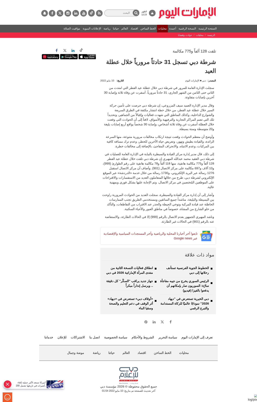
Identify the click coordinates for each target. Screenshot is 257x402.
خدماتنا (48, 337)
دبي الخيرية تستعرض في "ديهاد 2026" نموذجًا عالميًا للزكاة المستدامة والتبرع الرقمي (184, 303)
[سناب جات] (44, 13)
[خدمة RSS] (99, 13)
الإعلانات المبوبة (92, 28)
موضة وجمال (75, 353)
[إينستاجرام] (68, 13)
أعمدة (172, 28)
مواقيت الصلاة (72, 28)
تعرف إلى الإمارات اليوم (197, 337)
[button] (136, 13)
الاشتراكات (78, 337)
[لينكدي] (75, 13)
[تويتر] (60, 13)
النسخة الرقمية (187, 28)
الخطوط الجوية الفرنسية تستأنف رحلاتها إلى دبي (187, 270)
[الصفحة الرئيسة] (187, 1)
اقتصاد (134, 28)
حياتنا (116, 28)
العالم (124, 28)
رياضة (106, 28)
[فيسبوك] (52, 13)
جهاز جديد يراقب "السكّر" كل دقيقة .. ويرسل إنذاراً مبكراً (129, 283)
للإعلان (62, 337)
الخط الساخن (148, 28)
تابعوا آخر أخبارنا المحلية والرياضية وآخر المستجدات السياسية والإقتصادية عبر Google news (150, 236)
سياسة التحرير (167, 337)
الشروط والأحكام (143, 337)
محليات (162, 28)
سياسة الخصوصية (115, 337)
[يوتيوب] (83, 13)
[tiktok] (91, 13)
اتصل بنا (94, 337)
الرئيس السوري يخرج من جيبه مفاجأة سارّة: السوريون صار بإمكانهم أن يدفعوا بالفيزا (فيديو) (184, 285)
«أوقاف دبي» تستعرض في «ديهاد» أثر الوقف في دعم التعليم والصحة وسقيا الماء (130, 303)
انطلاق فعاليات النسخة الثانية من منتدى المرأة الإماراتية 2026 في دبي (129, 270)
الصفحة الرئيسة (207, 28)
